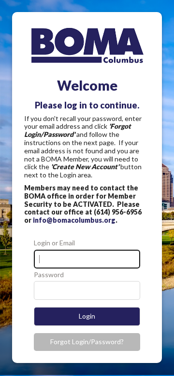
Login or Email (54, 243)
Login (87, 316)
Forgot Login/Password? (87, 341)
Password (49, 275)
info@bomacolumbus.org (74, 220)
